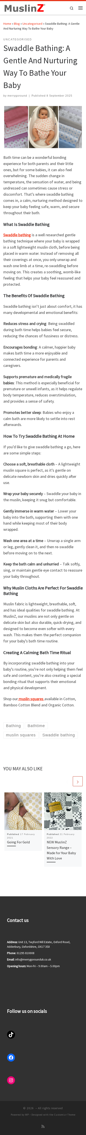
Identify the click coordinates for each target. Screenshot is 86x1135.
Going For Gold (18, 842)
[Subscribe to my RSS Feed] (43, 1126)
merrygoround (17, 95)
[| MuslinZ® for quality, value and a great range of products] (24, 7)
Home (7, 24)
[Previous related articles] (67, 781)
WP (27, 1114)
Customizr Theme (64, 1114)
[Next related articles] (78, 781)
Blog (17, 24)
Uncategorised (32, 24)
